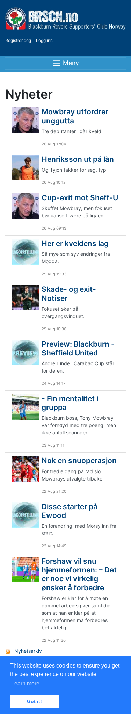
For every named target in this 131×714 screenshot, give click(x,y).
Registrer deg (18, 40)
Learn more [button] (25, 683)
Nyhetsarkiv (28, 651)
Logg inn (44, 40)
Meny (70, 62)
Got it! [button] (34, 701)
